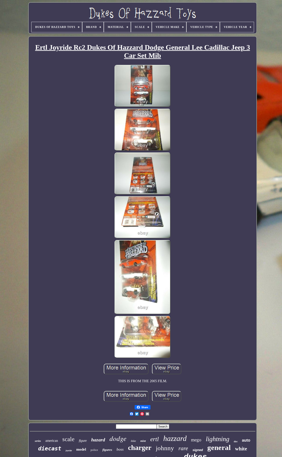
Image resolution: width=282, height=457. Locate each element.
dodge (117, 438)
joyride (69, 450)
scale (68, 439)
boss (120, 449)
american (51, 440)
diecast (49, 448)
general (219, 447)
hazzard (175, 438)
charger (139, 447)
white (241, 448)
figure (83, 440)
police (94, 449)
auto (246, 440)
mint (143, 440)
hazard (98, 439)
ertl (154, 439)
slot (235, 441)
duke (133, 440)
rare (183, 448)
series (38, 440)
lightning (217, 438)
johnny (165, 447)
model (81, 449)
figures (107, 449)
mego (196, 439)
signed (198, 450)
